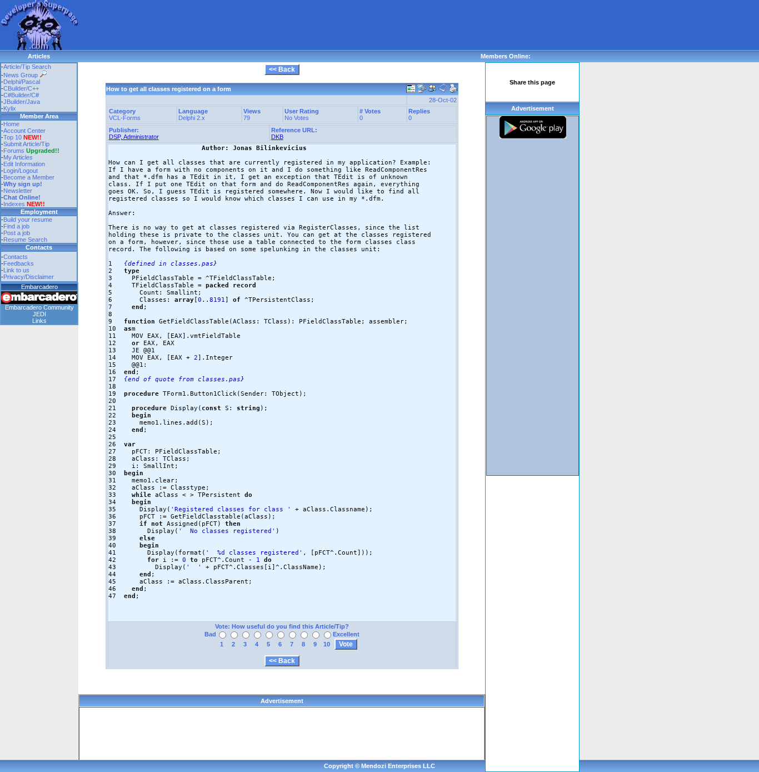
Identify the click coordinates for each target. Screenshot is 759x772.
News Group (21, 75)
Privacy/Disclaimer (28, 276)
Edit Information (24, 164)
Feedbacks (18, 263)
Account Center (24, 130)
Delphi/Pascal (21, 81)
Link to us (16, 270)
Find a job (16, 226)
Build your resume (27, 219)
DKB (277, 136)
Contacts (15, 256)
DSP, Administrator (134, 136)
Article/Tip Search (27, 66)
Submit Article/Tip (26, 144)
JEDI (39, 314)
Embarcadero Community (39, 307)
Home (11, 124)
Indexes (14, 204)
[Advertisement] (280, 25)
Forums (31, 150)
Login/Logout (20, 170)
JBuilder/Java (21, 101)
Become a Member (28, 177)
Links (39, 320)
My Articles (18, 157)
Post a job (16, 233)
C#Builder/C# (21, 95)
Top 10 (12, 137)
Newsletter (17, 190)
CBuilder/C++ (21, 88)
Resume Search (25, 239)
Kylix (9, 108)
